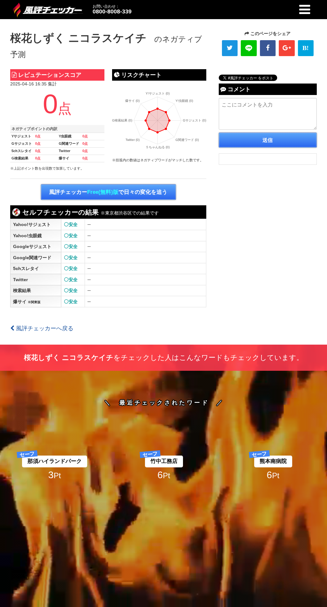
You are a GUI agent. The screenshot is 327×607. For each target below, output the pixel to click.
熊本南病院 (164, 461)
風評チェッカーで (108, 192)
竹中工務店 (54, 461)
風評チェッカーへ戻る (43, 328)
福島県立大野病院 (273, 461)
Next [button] (305, 367)
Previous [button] (22, 367)
